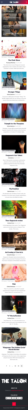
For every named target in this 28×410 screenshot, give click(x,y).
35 (18, 366)
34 (15, 366)
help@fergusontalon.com (17, 390)
